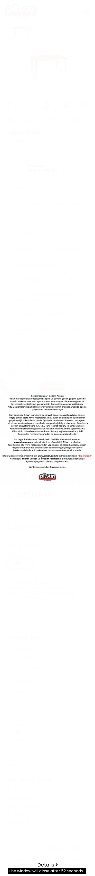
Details (46, 864)
